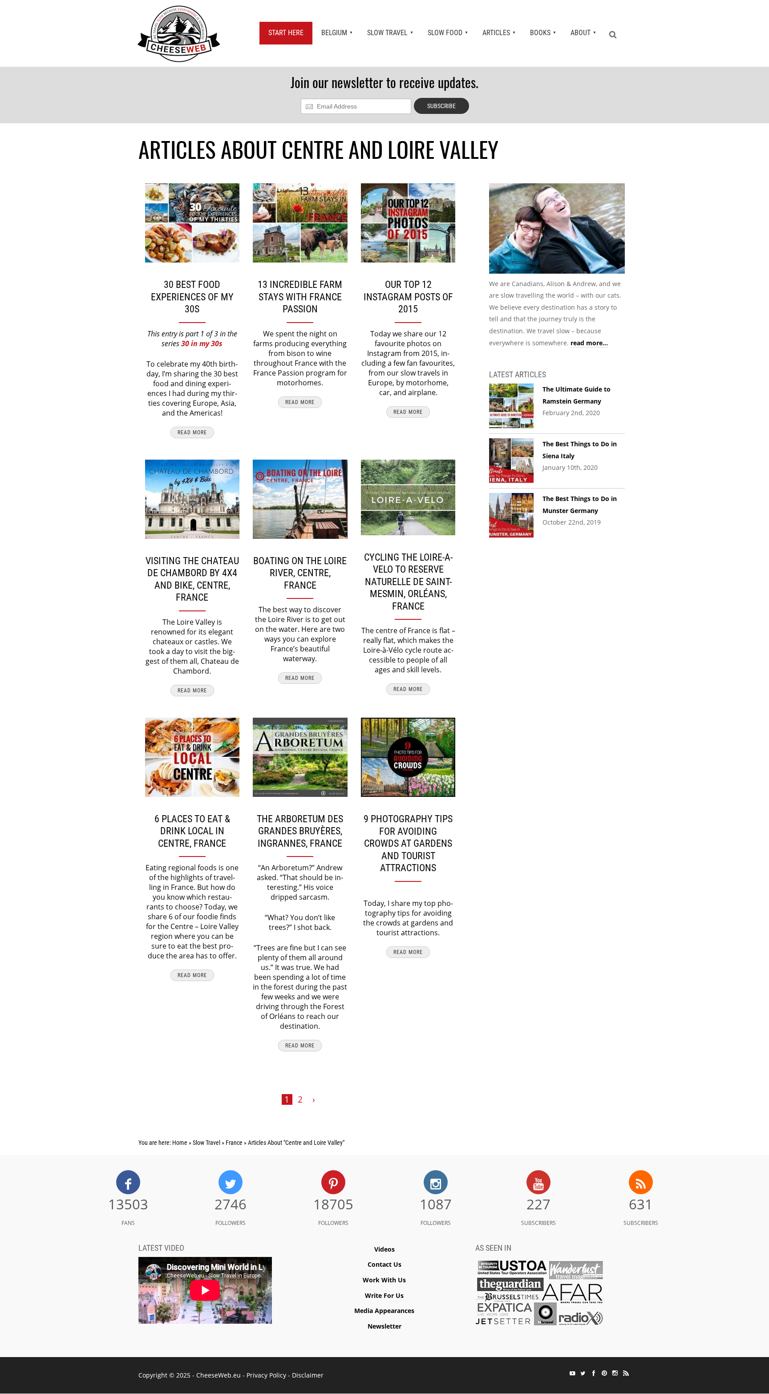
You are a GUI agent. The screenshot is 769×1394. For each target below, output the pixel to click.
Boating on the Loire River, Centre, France (300, 573)
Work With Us (384, 1280)
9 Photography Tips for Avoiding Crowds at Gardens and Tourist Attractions (408, 843)
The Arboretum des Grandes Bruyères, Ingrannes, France (300, 831)
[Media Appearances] (539, 1295)
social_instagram (615, 1373)
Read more (192, 432)
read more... (589, 343)
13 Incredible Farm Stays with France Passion (300, 297)
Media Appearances (384, 1310)
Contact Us (384, 1264)
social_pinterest (604, 1373)
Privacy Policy (266, 1375)
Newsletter (384, 1326)
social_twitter (583, 1373)
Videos (384, 1249)
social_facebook (593, 1373)
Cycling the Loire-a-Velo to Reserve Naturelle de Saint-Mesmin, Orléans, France (408, 582)
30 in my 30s (202, 343)
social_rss (625, 1373)
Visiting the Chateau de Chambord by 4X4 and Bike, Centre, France (192, 579)
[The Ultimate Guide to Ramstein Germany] (511, 406)
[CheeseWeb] (179, 33)
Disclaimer (308, 1375)
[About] (557, 230)
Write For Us (384, 1295)
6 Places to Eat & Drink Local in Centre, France (192, 831)
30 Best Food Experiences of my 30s (192, 297)
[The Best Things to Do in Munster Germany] (511, 515)
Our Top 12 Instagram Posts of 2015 (408, 297)
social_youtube (572, 1373)
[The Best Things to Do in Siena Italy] (511, 461)
